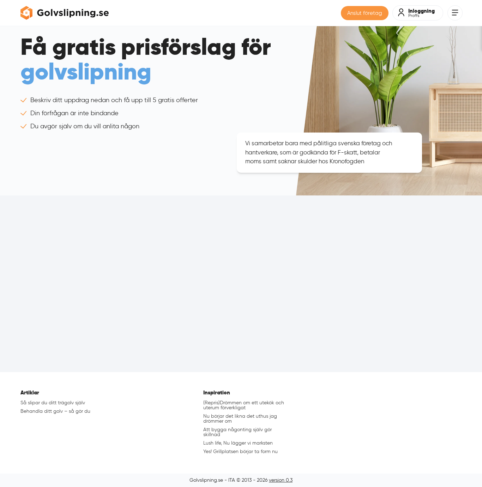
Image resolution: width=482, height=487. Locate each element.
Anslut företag (364, 13)
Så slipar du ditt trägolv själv (52, 403)
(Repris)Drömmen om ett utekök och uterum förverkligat (243, 405)
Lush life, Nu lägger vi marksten (238, 443)
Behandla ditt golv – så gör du (55, 411)
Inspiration (216, 392)
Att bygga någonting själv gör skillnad (237, 432)
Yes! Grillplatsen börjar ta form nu (240, 451)
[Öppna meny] (455, 12)
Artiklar (29, 392)
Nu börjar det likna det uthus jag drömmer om (240, 418)
